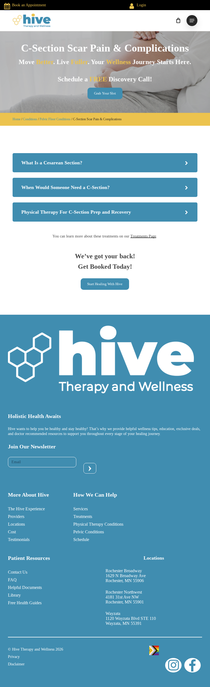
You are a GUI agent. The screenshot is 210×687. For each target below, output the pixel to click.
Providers (16, 516)
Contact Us (17, 572)
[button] (191, 20)
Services (80, 508)
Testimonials (19, 539)
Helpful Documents (25, 587)
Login (141, 5)
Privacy (14, 657)
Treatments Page (143, 236)
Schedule (81, 539)
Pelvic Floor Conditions (55, 119)
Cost (12, 531)
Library (14, 595)
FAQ (12, 579)
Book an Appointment (29, 5)
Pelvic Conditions (88, 531)
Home (17, 119)
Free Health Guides (25, 602)
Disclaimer (16, 664)
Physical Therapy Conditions (98, 524)
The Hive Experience (26, 508)
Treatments (82, 516)
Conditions (30, 119)
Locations (16, 524)
